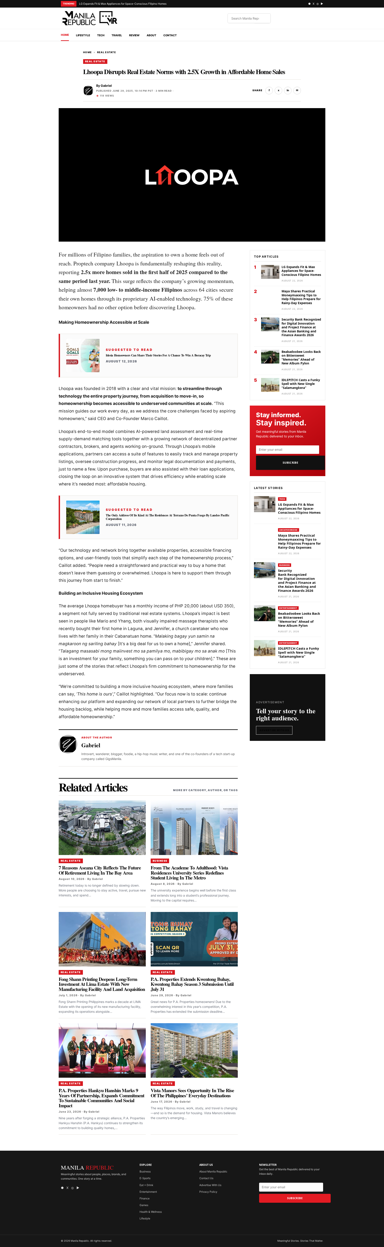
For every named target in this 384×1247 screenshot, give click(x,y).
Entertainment (288, 608)
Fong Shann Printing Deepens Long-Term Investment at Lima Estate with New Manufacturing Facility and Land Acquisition (102, 984)
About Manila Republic (213, 1171)
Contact (170, 35)
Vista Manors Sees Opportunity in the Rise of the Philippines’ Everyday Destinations (192, 1093)
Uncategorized (288, 530)
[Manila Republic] (90, 18)
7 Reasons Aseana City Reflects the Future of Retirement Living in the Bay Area (100, 870)
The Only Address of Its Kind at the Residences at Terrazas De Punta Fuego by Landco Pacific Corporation (167, 517)
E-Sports (145, 1178)
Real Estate (106, 52)
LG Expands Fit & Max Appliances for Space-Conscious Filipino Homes (122, 3)
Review (134, 35)
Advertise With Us (274, 730)
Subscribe (290, 463)
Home (65, 34)
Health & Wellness (151, 1211)
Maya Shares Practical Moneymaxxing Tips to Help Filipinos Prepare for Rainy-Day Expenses (301, 297)
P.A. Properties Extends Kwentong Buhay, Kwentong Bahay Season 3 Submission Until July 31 (192, 984)
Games (144, 1205)
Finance (145, 1198)
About (151, 35)
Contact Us (206, 1178)
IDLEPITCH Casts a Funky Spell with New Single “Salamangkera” (301, 384)
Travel (117, 35)
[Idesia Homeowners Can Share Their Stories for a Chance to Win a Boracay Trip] (83, 355)
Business (160, 860)
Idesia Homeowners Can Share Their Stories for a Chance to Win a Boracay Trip (158, 355)
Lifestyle (83, 35)
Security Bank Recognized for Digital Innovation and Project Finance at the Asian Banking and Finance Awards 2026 (301, 327)
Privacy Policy (208, 1191)
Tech (100, 35)
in (288, 90)
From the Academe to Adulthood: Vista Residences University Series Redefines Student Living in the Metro (189, 872)
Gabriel (106, 85)
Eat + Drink (146, 1185)
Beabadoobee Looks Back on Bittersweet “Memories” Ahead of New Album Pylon (301, 358)
